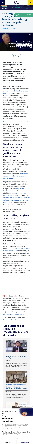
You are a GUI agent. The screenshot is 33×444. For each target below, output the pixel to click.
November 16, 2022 (9, 320)
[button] (16, 56)
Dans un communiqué (11, 122)
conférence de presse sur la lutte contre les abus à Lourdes (15, 176)
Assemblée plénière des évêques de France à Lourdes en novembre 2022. (16, 200)
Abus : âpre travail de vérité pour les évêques (16, 357)
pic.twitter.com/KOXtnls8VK (13, 314)
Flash (7, 354)
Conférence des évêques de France (16, 384)
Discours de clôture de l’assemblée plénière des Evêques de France (16, 388)
